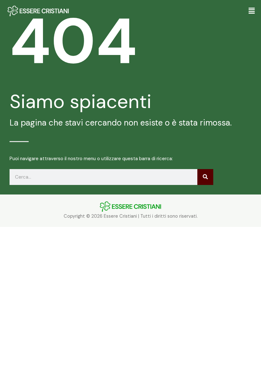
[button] (172, 11)
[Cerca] (205, 177)
